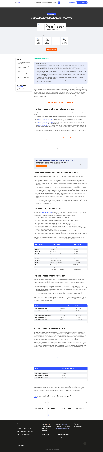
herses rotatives (39, 87)
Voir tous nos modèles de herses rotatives (61, 138)
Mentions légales (60, 437)
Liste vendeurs (44, 430)
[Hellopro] (15, 8)
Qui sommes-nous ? (30, 6)
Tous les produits (20, 6)
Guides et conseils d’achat (46, 439)
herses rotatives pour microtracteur (46, 122)
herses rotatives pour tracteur (44, 125)
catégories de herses (54, 112)
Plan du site (43, 441)
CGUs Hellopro (60, 439)
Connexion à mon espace (46, 426)
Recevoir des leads (41, 166)
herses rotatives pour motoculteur (45, 119)
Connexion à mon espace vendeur (63, 426)
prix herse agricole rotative (46, 212)
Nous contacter (44, 437)
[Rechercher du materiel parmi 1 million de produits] (59, 2)
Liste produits (44, 428)
